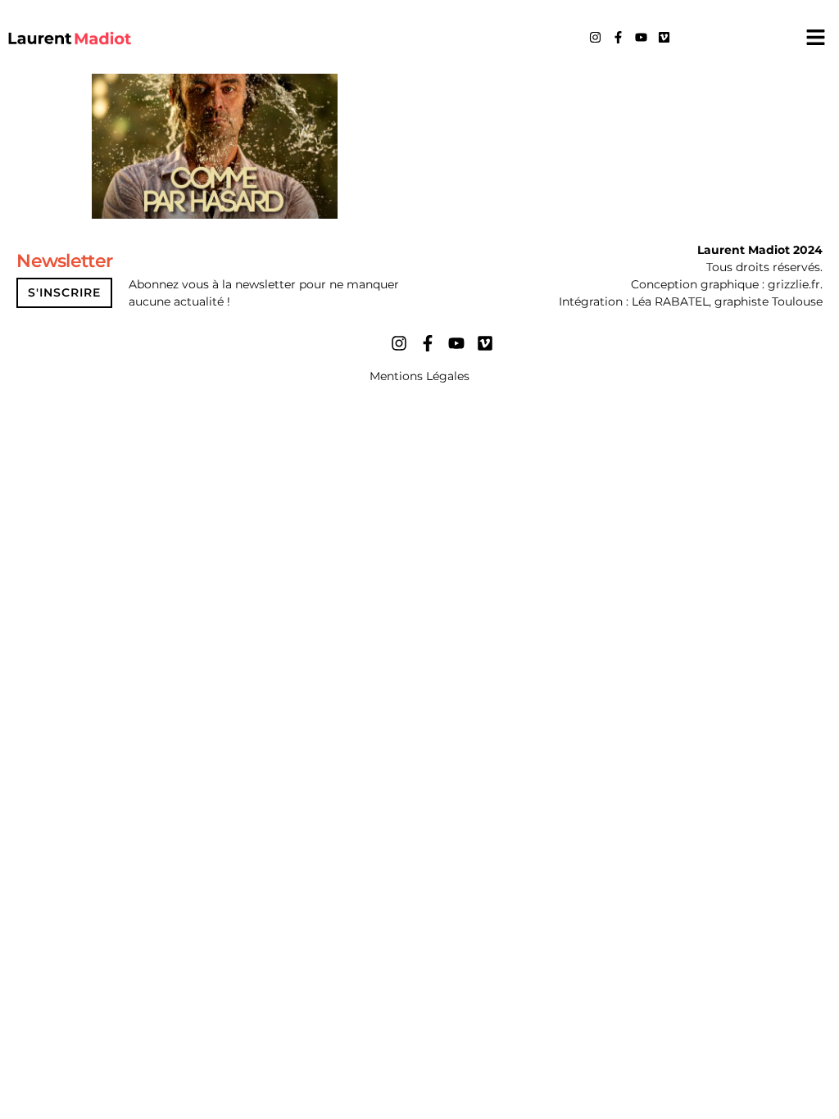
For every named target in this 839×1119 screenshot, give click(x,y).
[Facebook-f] (618, 37)
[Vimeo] (664, 37)
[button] (815, 36)
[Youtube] (641, 37)
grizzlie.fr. (795, 284)
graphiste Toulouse (768, 301)
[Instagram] (595, 37)
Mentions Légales (419, 376)
